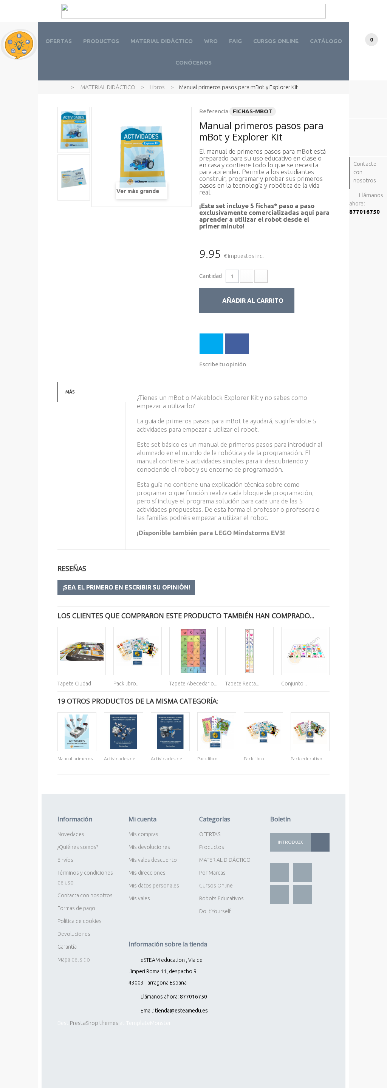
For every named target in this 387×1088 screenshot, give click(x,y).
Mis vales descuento (152, 860)
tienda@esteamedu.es (181, 1011)
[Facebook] (279, 872)
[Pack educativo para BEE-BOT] (310, 731)
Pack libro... (126, 684)
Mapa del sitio (73, 960)
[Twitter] (302, 872)
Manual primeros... (76, 758)
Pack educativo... (308, 758)
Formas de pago (76, 908)
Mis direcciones (147, 873)
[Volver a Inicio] (60, 87)
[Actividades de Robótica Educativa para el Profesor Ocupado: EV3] (123, 731)
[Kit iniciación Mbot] (73, 130)
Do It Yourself (215, 911)
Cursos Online (216, 886)
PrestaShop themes (94, 1023)
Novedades (70, 834)
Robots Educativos (221, 898)
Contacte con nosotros (364, 172)
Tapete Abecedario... (193, 684)
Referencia (213, 111)
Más (70, 391)
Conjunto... (294, 684)
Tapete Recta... (242, 684)
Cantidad (210, 276)
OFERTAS (58, 41)
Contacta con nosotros (85, 895)
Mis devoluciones (149, 847)
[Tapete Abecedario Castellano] (193, 651)
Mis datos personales (153, 886)
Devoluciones (73, 934)
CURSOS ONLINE (276, 41)
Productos (211, 847)
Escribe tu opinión (222, 364)
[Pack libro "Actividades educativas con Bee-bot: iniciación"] (216, 731)
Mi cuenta (142, 819)
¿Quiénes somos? (77, 847)
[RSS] (279, 894)
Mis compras (143, 834)
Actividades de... (121, 758)
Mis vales (139, 898)
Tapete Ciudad (74, 684)
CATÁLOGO (326, 41)
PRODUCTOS (101, 41)
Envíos (65, 860)
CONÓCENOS (193, 62)
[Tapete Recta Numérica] (249, 651)
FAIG (235, 41)
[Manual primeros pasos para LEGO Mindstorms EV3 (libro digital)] (76, 731)
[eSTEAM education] (19, 44)
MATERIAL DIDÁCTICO (161, 41)
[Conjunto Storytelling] (305, 651)
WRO (211, 41)
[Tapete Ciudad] (81, 651)
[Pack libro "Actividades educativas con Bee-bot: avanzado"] (137, 651)
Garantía (67, 947)
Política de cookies (79, 921)
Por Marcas (212, 873)
